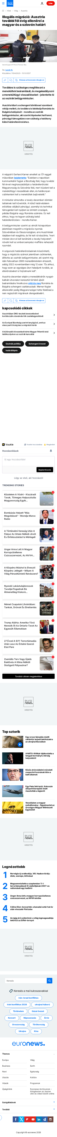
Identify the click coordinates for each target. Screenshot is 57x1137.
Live (51, 3)
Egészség (34, 1071)
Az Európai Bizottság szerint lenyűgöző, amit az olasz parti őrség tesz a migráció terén (24, 323)
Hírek (9, 11)
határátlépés (12, 350)
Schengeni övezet (37, 343)
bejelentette (20, 177)
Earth (32, 1066)
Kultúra (33, 1077)
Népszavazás (30, 1018)
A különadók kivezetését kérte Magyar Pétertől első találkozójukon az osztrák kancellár (25, 332)
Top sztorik (11, 732)
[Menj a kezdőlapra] (10, 3)
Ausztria (24, 11)
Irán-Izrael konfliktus (28, 998)
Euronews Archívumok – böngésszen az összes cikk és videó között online (42, 1091)
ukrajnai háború (42, 1004)
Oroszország (18, 1024)
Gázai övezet (38, 1011)
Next (4, 1071)
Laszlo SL (9, 70)
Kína (36, 1031)
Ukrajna (22, 1031)
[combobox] (28, 980)
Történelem (18, 1011)
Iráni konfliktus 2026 (17, 1004)
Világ (16, 11)
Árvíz (46, 1018)
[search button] (49, 980)
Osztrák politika (13, 343)
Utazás (5, 1077)
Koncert (11, 1018)
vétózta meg (34, 283)
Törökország (39, 1024)
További (6, 1109)
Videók (5, 1083)
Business (6, 1066)
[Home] (3, 11)
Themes (6, 1054)
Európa (5, 1060)
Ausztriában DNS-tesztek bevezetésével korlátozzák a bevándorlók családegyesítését (22, 314)
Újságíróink (7, 1089)
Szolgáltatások (9, 1102)
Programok (35, 1083)
